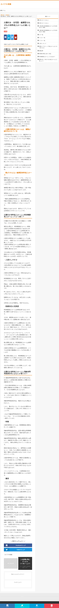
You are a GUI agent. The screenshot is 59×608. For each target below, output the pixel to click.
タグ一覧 (41, 34)
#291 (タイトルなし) (43, 20)
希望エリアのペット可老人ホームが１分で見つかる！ (48, 47)
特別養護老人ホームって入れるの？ (47, 56)
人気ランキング (42, 43)
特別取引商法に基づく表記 (45, 53)
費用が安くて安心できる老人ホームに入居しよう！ (48, 60)
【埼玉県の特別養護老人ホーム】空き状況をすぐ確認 (48, 26)
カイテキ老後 (6, 4)
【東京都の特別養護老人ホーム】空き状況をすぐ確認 (48, 31)
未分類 (7, 14)
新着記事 (41, 50)
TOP (3, 14)
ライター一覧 (42, 37)
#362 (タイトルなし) (43, 23)
